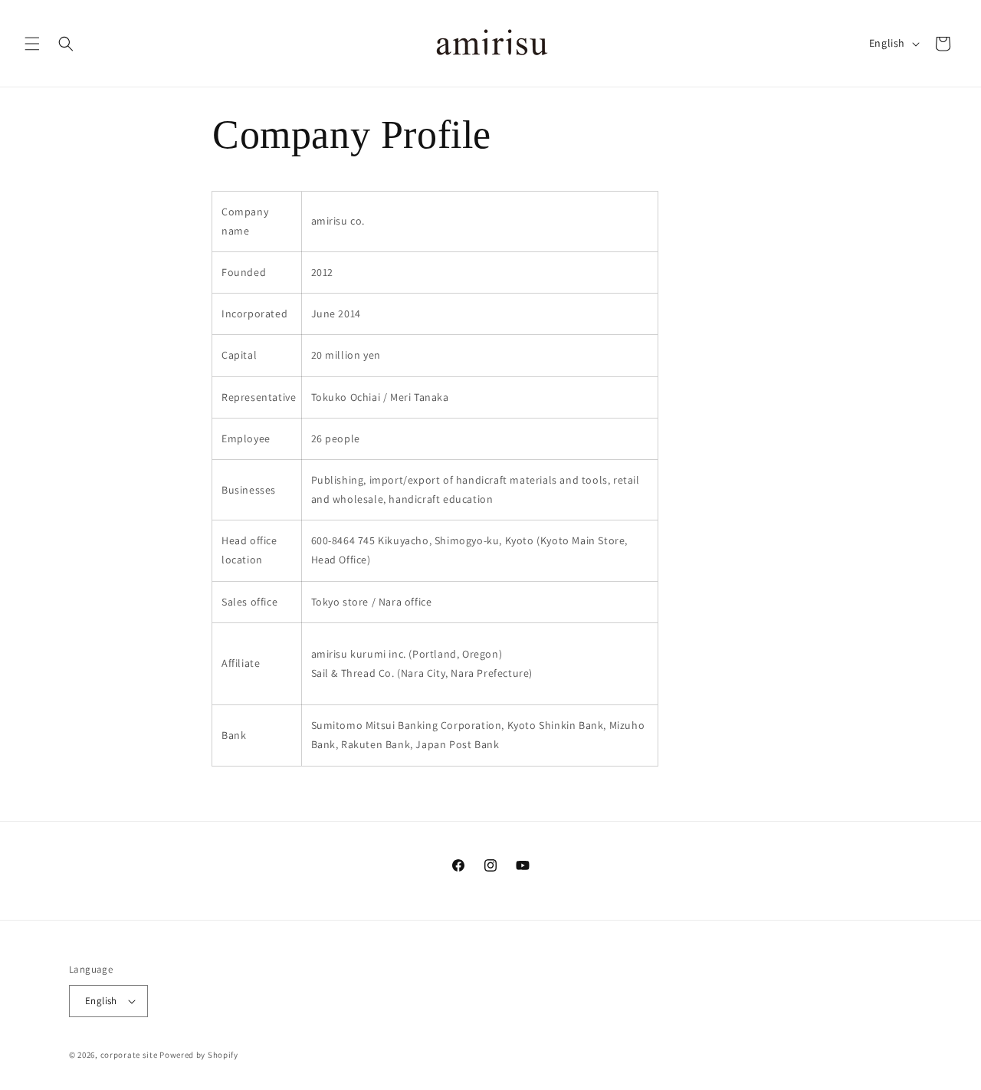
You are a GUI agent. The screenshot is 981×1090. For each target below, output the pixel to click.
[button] (32, 44)
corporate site (129, 1054)
